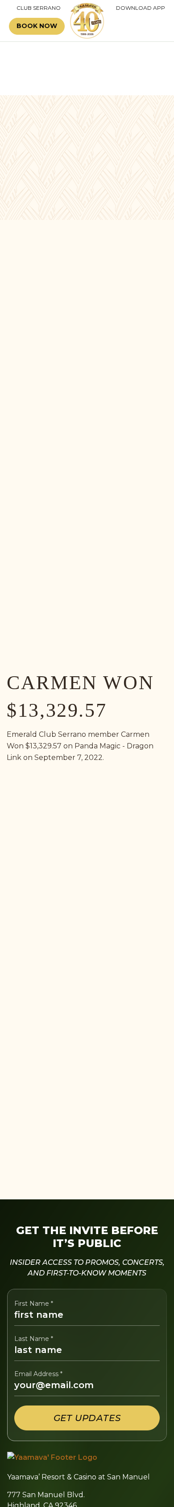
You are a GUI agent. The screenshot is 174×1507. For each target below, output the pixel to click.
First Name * (33, 1304)
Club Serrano (35, 8)
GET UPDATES (87, 1418)
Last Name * (33, 1339)
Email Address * (38, 1374)
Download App (140, 8)
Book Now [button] (37, 26)
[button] (139, 26)
